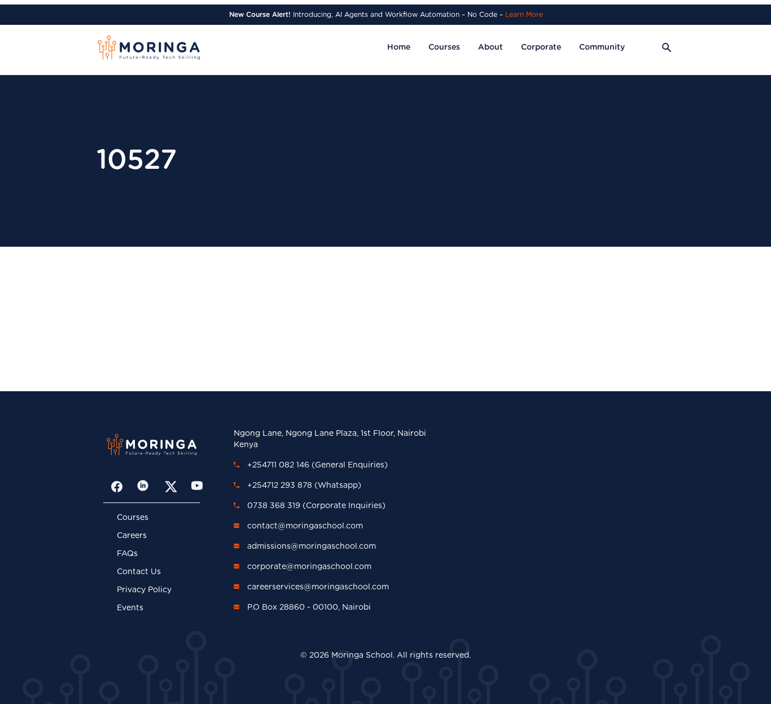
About (490, 47)
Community (602, 47)
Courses (444, 47)
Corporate (541, 47)
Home (398, 47)
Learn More (524, 14)
